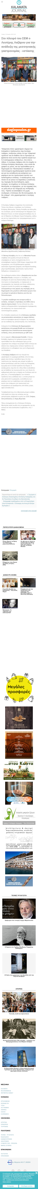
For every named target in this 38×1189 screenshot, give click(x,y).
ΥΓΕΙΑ (2, 1105)
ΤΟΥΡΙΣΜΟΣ (4, 1126)
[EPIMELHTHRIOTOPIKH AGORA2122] (19, 432)
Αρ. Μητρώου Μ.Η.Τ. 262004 (21, 1162)
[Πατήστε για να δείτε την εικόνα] (19, 69)
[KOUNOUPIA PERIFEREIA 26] (19, 794)
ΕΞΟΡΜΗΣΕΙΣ (5, 1114)
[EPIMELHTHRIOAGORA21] (19, 882)
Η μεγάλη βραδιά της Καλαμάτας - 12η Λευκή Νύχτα (10, 590)
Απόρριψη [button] (10, 1186)
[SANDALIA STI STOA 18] (19, 718)
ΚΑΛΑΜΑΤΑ (4, 1088)
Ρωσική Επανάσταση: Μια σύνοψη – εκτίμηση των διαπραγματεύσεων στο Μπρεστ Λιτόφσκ (19, 1041)
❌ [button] (36, 1173)
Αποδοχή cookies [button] (26, 1186)
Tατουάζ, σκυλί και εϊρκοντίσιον (19, 1013)
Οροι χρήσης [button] (7, 1182)
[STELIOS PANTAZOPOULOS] (19, 839)
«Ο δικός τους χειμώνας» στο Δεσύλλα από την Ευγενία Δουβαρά (19, 975)
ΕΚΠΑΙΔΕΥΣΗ (5, 1103)
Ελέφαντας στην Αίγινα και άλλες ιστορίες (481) (10, 563)
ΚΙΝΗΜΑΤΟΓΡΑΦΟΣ (6, 1139)
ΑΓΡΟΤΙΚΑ (4, 1122)
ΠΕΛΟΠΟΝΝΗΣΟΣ (6, 1091)
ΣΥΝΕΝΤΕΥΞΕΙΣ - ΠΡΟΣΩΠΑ (9, 1143)
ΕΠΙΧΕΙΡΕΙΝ (4, 1124)
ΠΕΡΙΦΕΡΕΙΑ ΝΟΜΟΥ (7, 1093)
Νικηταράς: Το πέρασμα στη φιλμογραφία (7, 611)
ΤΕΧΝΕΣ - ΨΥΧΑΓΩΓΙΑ (7, 1135)
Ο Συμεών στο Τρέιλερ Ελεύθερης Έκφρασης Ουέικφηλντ (19, 947)
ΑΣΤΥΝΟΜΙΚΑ (5, 1107)
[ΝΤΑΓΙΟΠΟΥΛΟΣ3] (19, 131)
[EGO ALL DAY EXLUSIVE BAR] (19, 18)
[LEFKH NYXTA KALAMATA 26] (19, 689)
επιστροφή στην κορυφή (29, 511)
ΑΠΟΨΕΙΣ (3, 1109)
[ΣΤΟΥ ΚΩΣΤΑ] (19, 771)
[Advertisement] (19, 107)
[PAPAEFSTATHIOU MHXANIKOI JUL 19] (19, 863)
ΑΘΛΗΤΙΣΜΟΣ (5, 1141)
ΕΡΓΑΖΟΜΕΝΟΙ (5, 1101)
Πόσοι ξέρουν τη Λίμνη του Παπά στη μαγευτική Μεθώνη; (10, 543)
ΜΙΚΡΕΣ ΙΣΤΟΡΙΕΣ (6, 1145)
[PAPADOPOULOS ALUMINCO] (19, 139)
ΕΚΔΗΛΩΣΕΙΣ (5, 1137)
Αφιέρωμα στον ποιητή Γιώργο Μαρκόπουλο (19, 920)
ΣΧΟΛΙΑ (3, 1112)
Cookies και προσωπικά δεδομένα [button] (17, 1180)
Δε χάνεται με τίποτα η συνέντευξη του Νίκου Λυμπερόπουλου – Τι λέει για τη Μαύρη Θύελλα (28, 544)
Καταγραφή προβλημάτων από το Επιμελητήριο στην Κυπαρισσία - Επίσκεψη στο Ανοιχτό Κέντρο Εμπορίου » (18, 503)
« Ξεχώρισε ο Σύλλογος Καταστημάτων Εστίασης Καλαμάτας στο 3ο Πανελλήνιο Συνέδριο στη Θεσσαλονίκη (19, 497)
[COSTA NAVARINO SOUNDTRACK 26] (19, 746)
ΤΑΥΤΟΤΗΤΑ (4, 1153)
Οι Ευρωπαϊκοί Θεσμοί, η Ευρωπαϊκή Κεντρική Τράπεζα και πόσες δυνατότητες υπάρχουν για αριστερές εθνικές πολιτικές (19, 1070)
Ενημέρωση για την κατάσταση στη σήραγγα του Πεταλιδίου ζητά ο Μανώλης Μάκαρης (27, 591)
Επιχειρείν (13, 490)
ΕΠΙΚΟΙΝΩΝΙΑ (5, 1156)
